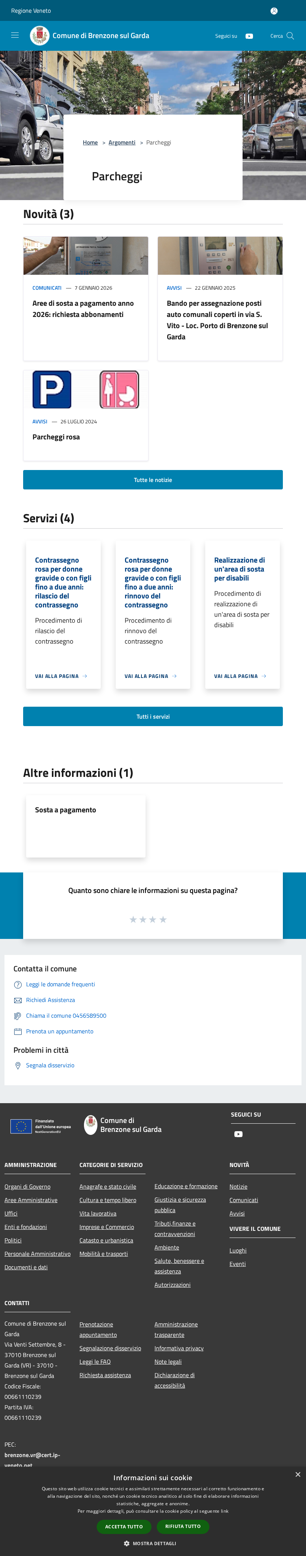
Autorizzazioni (172, 1284)
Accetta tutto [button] (124, 1527)
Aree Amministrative (30, 1199)
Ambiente (166, 1247)
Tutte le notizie (153, 479)
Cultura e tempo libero (107, 1199)
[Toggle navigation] (14, 35)
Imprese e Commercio (106, 1226)
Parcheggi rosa (56, 436)
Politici (13, 1240)
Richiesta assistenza (105, 1374)
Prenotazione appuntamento (98, 1329)
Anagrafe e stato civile (107, 1186)
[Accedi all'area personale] (274, 11)
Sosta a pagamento (65, 809)
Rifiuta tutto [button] (183, 1526)
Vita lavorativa (97, 1213)
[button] (152, 1543)
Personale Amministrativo (37, 1253)
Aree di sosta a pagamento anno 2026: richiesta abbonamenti (83, 308)
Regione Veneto (31, 10)
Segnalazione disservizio (110, 1348)
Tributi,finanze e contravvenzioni (175, 1228)
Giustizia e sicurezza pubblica (180, 1204)
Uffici (11, 1213)
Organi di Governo (27, 1186)
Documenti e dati (26, 1267)
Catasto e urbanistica (106, 1240)
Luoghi (238, 1250)
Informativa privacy (179, 1348)
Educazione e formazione (186, 1186)
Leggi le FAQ (95, 1361)
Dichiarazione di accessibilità (174, 1380)
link (224, 1511)
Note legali (168, 1361)
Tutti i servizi (153, 716)
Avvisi (174, 288)
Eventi (238, 1263)
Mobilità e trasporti (103, 1253)
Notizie (238, 1186)
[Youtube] (246, 36)
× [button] (297, 1475)
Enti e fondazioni (25, 1226)
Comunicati (47, 288)
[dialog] (153, 1511)
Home (90, 142)
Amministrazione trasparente (176, 1329)
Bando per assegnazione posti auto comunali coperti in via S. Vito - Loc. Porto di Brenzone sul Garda (217, 319)
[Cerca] (290, 35)
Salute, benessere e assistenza (179, 1266)
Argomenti (122, 142)
